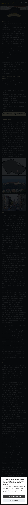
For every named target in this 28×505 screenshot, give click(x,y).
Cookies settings (14, 500)
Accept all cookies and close (14, 496)
